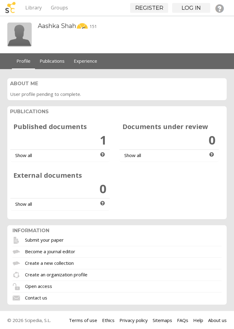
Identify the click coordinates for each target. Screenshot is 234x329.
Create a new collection (49, 263)
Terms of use (83, 320)
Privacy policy (133, 320)
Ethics (108, 320)
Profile (23, 61)
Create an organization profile (56, 274)
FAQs (182, 320)
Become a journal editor (50, 251)
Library (33, 7)
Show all (23, 155)
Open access (38, 286)
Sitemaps (162, 320)
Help (198, 320)
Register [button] (149, 8)
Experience (85, 61)
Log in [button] (191, 8)
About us (217, 320)
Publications (52, 61)
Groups (59, 7)
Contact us (36, 298)
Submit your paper (44, 240)
